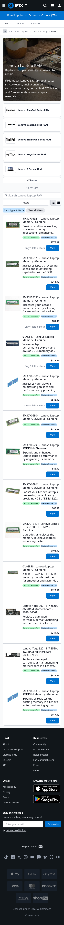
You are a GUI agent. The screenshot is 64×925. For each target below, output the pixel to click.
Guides (21, 23)
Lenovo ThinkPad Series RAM (34, 139)
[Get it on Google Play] (46, 799)
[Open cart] (52, 5)
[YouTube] (32, 857)
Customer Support (13, 749)
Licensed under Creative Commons (32, 908)
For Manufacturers (43, 759)
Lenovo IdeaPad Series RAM (33, 110)
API (4, 765)
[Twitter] (19, 857)
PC (12, 31)
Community (39, 744)
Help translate (29, 846)
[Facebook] (13, 857)
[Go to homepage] (19, 6)
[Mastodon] (39, 857)
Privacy (6, 792)
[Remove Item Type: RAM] (23, 210)
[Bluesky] (45, 857)
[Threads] (51, 857)
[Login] (59, 5)
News (36, 770)
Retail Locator (40, 754)
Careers (7, 759)
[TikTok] (6, 857)
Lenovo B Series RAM (30, 169)
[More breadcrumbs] (5, 31)
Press (36, 765)
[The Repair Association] (58, 857)
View (52, 248)
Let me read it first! (16, 830)
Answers (35, 23)
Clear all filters (35, 210)
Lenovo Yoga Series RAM (32, 154)
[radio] (53, 203)
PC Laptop (22, 31)
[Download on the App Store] (46, 788)
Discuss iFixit (10, 754)
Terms (6, 797)
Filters (25, 202)
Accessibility (9, 786)
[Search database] (45, 5)
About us (7, 744)
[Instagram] (26, 857)
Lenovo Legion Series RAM (33, 124)
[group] (55, 203)
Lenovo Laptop (40, 31)
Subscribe (53, 824)
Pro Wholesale (41, 749)
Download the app (45, 780)
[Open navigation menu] (4, 5)
